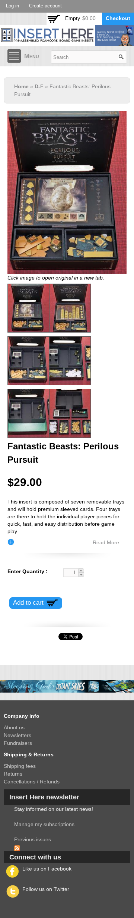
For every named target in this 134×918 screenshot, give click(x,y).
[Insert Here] (67, 42)
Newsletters (17, 735)
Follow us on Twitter (45, 889)
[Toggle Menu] (14, 56)
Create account (45, 6)
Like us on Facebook (46, 869)
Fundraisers (18, 743)
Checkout (118, 18)
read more (106, 542)
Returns (13, 774)
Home (21, 86)
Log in (12, 6)
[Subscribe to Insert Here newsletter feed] (17, 847)
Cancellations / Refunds (32, 782)
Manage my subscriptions (44, 824)
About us (14, 727)
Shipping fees (20, 766)
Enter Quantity (26, 571)
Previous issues (32, 839)
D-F (39, 86)
